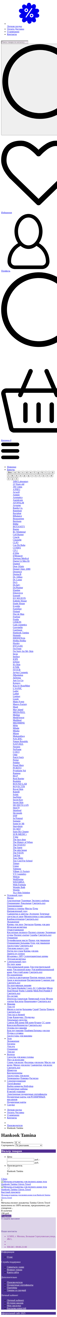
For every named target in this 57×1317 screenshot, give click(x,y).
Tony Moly (18, 858)
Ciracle (16, 537)
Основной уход (14, 895)
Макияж (11, 1004)
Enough (16, 595)
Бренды (11, 469)
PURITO (17, 768)
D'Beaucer (18, 555)
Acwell (16, 492)
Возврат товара (14, 1269)
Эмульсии (29, 924)
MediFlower (18, 717)
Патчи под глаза (15, 951)
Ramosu (16, 773)
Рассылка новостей (16, 1308)
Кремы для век (31, 951)
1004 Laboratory (20, 481)
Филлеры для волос (34, 1062)
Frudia (16, 619)
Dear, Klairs (18, 566)
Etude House (19, 603)
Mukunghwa (19, 736)
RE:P (15, 776)
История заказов (15, 1303)
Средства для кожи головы (20, 1057)
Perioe (16, 760)
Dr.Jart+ (16, 585)
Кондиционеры (14, 1073)
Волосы (11, 1054)
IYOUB (16, 670)
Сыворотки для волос (41, 1065)
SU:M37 (17, 829)
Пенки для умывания (39, 940)
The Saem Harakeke (16, 988)
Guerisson (17, 630)
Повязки (24, 1078)
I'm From (17, 648)
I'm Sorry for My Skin (23, 651)
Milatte (16, 728)
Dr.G (15, 582)
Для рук (11, 1046)
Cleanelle (17, 540)
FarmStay (17, 609)
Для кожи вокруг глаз (17, 948)
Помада (50, 1009)
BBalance (17, 516)
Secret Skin (18, 802)
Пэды (35, 908)
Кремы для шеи (42, 924)
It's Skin (16, 664)
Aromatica (18, 497)
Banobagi (17, 510)
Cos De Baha (19, 545)
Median (16, 715)
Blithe (15, 524)
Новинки (11, 467)
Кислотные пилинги (17, 932)
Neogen (16, 746)
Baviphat (17, 513)
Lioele (16, 699)
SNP (15, 815)
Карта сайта (13, 1272)
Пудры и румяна (15, 1033)
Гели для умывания (40, 943)
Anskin (16, 494)
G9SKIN (17, 622)
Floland (16, 611)
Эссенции (34, 914)
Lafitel (16, 693)
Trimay (16, 863)
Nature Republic (20, 741)
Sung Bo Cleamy (21, 831)
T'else (15, 837)
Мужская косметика (17, 927)
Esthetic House (20, 601)
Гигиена (11, 1043)
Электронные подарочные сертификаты (27, 1094)
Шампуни (12, 1070)
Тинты (42, 1009)
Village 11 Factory (21, 871)
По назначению (15, 975)
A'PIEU (16, 489)
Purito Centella (26, 990)
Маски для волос (21, 1065)
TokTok (16, 855)
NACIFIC (17, 738)
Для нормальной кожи (18, 967)
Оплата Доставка (15, 29)
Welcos (16, 876)
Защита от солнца (16, 953)
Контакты (12, 34)
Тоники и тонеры (15, 908)
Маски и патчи (14, 1009)
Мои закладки (14, 1305)
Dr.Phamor (18, 587)
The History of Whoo (23, 842)
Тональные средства (17, 1020)
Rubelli (16, 792)
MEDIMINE (19, 723)
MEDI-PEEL (19, 712)
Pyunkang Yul (19, 770)
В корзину (6, 1216)
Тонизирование (15, 906)
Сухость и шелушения (18, 977)
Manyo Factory (20, 704)
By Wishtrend (19, 532)
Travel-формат (14, 1083)
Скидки (11, 1104)
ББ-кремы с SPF (15, 956)
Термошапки (13, 1078)
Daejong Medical (21, 558)
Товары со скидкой (16, 1290)
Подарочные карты (16, 1102)
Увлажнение (13, 921)
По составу (12, 996)
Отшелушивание (15, 929)
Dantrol (16, 563)
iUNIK (16, 667)
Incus (15, 654)
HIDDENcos (19, 638)
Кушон (37, 1022)
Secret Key (18, 799)
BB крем (29, 1022)
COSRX (17, 548)
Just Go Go (18, 680)
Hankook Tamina (21, 632)
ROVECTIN (19, 786)
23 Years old (18, 484)
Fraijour (16, 616)
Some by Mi (18, 823)
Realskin (17, 781)
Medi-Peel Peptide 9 (42, 990)
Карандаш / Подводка (23, 1017)
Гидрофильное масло (17, 940)
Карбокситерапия (16, 919)
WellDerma (18, 879)
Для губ (11, 1006)
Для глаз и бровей (16, 1014)
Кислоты (19, 1001)
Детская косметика (16, 959)
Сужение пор (47, 980)
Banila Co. (18, 508)
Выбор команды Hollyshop (20, 1086)
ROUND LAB (20, 784)
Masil (15, 707)
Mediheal (17, 720)
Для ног (11, 1051)
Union (16, 866)
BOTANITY (19, 526)
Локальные (26, 903)
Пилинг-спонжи (36, 932)
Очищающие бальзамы (18, 943)
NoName (17, 749)
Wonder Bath (19, 887)
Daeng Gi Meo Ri (21, 561)
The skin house (20, 850)
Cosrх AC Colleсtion (36, 988)
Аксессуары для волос (18, 1075)
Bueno (16, 529)
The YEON (18, 853)
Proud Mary (18, 765)
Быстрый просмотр (10, 1192)
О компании (13, 31)
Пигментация (33, 980)
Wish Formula (19, 884)
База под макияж (15, 1030)
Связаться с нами (15, 1267)
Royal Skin (18, 789)
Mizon (16, 733)
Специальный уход (16, 961)
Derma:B (17, 574)
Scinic (16, 794)
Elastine (16, 590)
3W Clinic (17, 487)
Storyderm (18, 826)
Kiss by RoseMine (21, 685)
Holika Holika (19, 640)
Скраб (36, 1009)
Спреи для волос (15, 1062)
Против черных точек (40, 977)
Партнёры (12, 1287)
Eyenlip (16, 606)
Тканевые (26, 900)
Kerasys (16, 683)
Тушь (9, 1017)
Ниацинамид (30, 1001)
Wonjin (16, 890)
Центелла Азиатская (17, 998)
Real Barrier (18, 778)
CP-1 (15, 550)
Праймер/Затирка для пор (37, 1030)
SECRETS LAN (21, 805)
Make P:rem (18, 701)
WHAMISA (18, 882)
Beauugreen (18, 518)
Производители (15, 1282)
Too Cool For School (22, 860)
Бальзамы (27, 1009)
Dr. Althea (17, 577)
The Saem (17, 847)
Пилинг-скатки (21, 935)
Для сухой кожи (20, 972)
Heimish (17, 635)
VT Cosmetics (19, 874)
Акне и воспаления (16, 980)
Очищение (12, 937)
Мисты (28, 908)
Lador (15, 691)
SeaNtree (17, 797)
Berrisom (17, 521)
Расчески (33, 1078)
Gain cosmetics (20, 624)
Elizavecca (18, 593)
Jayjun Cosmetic (20, 672)
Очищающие (13, 903)
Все (10, 472)
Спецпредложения (16, 1081)
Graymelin (18, 627)
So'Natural (18, 818)
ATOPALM (18, 502)
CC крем (46, 1022)
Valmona (17, 868)
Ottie (15, 754)
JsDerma (17, 677)
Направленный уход (17, 911)
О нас (10, 1257)
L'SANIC (17, 688)
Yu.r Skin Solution (21, 892)
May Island (18, 709)
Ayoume (17, 505)
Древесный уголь (36, 998)
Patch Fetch (18, 757)
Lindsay (16, 696)
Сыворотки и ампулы (17, 914)
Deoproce (17, 571)
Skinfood (17, 810)
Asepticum (18, 500)
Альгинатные (14, 900)
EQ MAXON (19, 598)
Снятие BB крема (16, 1022)
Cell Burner (18, 534)
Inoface (16, 656)
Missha (16, 731)
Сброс (4, 1179)
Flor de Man (18, 614)
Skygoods (17, 813)
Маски (10, 898)
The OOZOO (19, 845)
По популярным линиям (19, 985)
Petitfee (16, 762)
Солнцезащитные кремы (36, 956)
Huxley (16, 643)
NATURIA (18, 744)
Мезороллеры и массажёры (37, 916)
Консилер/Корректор (17, 1025)
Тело (9, 1038)
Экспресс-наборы (40, 900)
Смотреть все (38, 903)
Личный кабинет (15, 1300)
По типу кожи (14, 964)
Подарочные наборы (17, 1089)
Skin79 (16, 807)
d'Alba (16, 553)
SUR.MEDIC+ (20, 834)
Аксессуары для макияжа (19, 1036)
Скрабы (34, 935)
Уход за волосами (15, 1059)
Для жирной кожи (22, 969)
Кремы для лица (15, 924)
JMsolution (18, 675)
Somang (16, 821)
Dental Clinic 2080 (21, 569)
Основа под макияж (17, 1028)
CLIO (15, 542)
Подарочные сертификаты (20, 1285)
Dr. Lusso (17, 579)
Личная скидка (14, 1110)
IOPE (15, 659)
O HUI (16, 752)
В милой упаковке (16, 1091)
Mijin (15, 725)
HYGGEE (18, 646)
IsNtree (16, 662)
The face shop (19, 839)
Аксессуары (13, 945)
